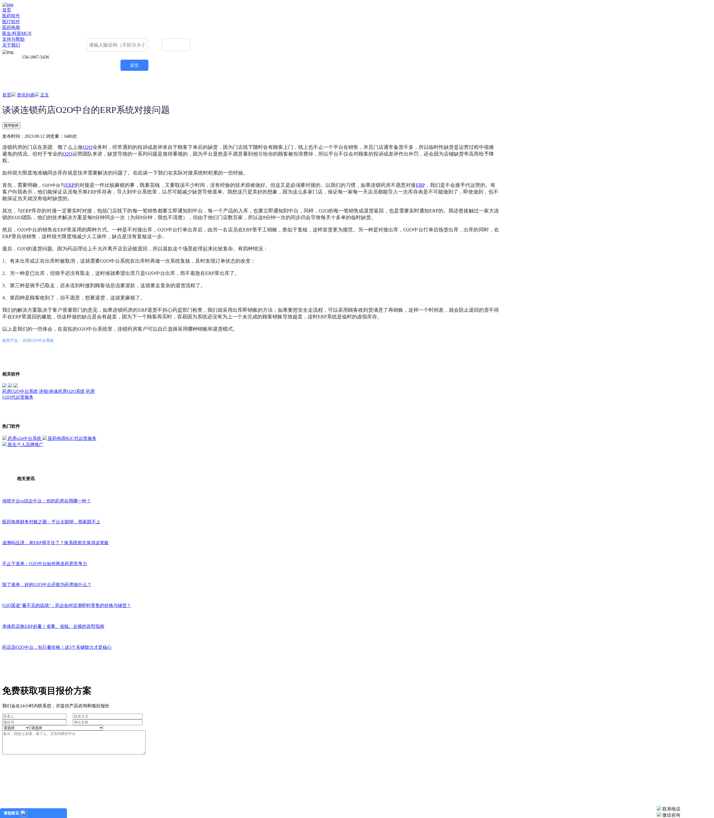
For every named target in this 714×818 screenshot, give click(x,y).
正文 (44, 95)
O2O (87, 147)
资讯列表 (26, 95)
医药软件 (11, 15)
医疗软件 (11, 21)
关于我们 (11, 45)
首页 (6, 10)
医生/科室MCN (17, 33)
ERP (69, 185)
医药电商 (11, 27)
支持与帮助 (13, 39)
